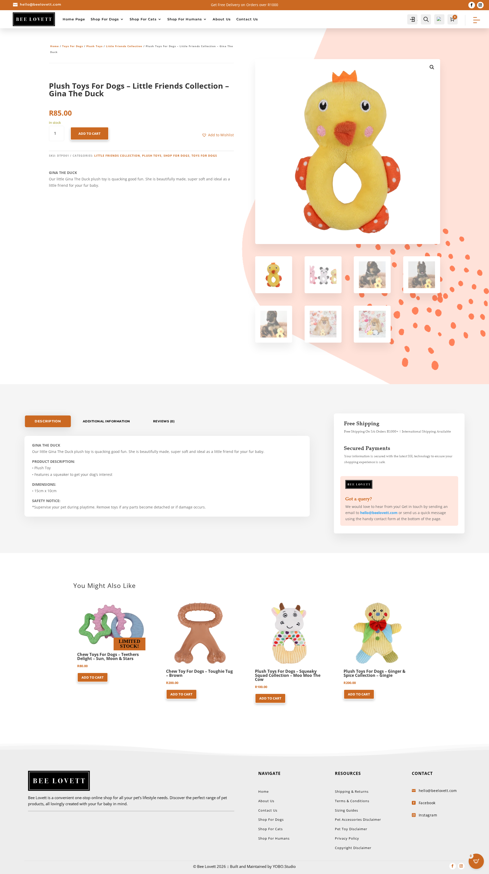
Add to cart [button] (93, 677)
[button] (218, 135)
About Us (222, 19)
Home (54, 46)
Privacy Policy (347, 838)
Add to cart (89, 133)
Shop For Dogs (105, 19)
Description (48, 421)
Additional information (106, 421)
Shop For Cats (143, 19)
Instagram (428, 815)
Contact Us (247, 19)
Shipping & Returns (352, 791)
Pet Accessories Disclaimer (358, 819)
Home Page (74, 19)
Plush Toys (94, 46)
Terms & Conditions (352, 801)
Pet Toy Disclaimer (351, 829)
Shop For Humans (184, 19)
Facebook (427, 802)
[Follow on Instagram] (480, 5)
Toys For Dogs (72, 46)
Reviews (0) (164, 421)
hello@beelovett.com (40, 4)
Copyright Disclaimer (353, 847)
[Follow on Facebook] (471, 5)
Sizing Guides (346, 810)
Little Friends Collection (124, 46)
